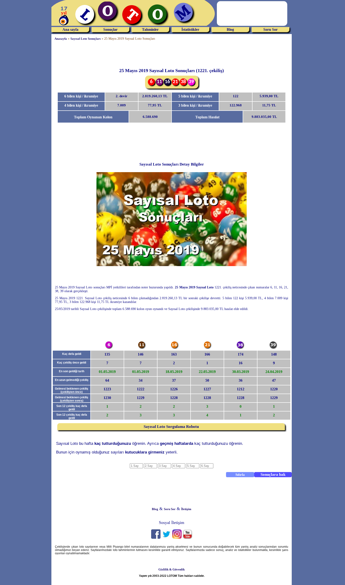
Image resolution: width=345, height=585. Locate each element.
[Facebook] (156, 537)
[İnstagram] (177, 537)
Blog (230, 29)
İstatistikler (190, 29)
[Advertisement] (18, 71)
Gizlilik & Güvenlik (171, 569)
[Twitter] (166, 537)
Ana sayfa (70, 29)
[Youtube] (187, 537)
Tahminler (150, 29)
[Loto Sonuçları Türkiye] (133, 26)
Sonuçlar (110, 29)
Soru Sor (270, 29)
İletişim (186, 509)
